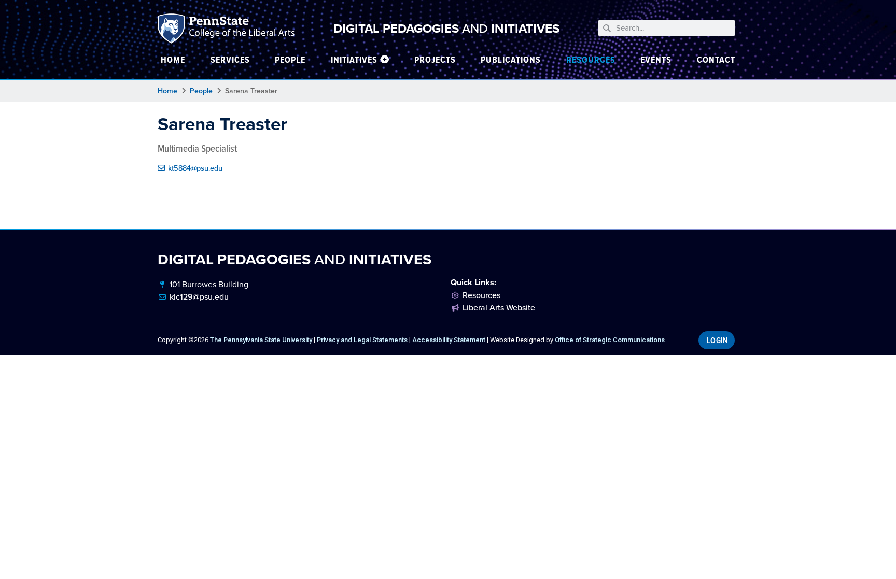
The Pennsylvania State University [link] (261, 340)
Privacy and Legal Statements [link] (362, 340)
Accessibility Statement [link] (448, 340)
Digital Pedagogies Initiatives (446, 28)
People (201, 91)
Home (167, 91)
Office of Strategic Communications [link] (610, 340)
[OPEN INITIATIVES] (384, 59)
